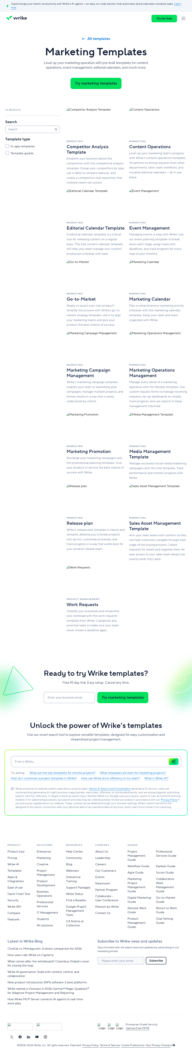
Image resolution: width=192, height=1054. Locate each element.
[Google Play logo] (49, 1026)
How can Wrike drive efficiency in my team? (110, 778)
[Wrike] (17, 18)
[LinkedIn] (28, 1037)
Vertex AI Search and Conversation (110, 788)
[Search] (55, 129)
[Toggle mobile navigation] (183, 18)
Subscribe (156, 961)
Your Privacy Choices (158, 1045)
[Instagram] (45, 1037)
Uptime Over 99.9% (137, 1028)
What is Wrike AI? (156, 778)
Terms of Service (110, 1045)
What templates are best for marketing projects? (133, 773)
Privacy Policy (169, 800)
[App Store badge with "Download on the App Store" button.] (20, 1026)
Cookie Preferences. (133, 1045)
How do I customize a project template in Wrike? (44, 778)
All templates (98, 39)
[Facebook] (20, 1037)
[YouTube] (37, 1037)
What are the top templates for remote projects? (62, 773)
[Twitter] (12, 1037)
